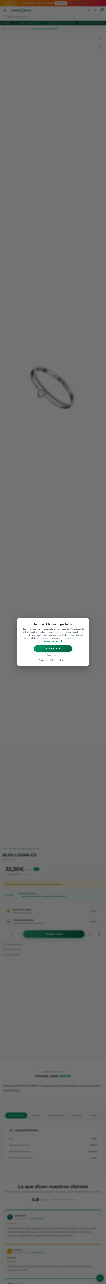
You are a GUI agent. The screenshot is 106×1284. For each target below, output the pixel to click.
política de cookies (75, 638)
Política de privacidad (58, 660)
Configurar (43, 660)
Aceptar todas (53, 648)
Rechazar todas (53, 655)
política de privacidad (53, 641)
